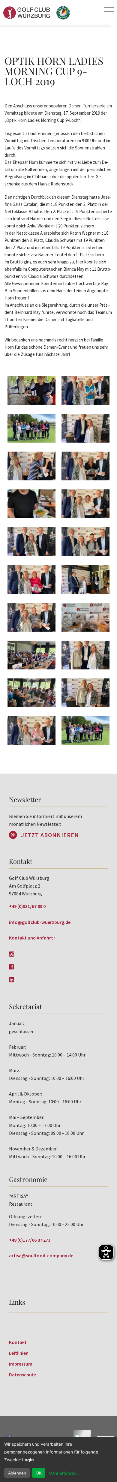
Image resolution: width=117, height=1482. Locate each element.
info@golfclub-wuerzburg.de (39, 922)
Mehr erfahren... (64, 1473)
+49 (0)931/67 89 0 (27, 906)
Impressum (20, 1364)
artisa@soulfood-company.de (41, 1255)
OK (39, 1473)
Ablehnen (17, 1473)
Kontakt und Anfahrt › (32, 938)
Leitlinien (18, 1353)
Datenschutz (22, 1375)
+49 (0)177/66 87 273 (29, 1240)
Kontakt (18, 1342)
